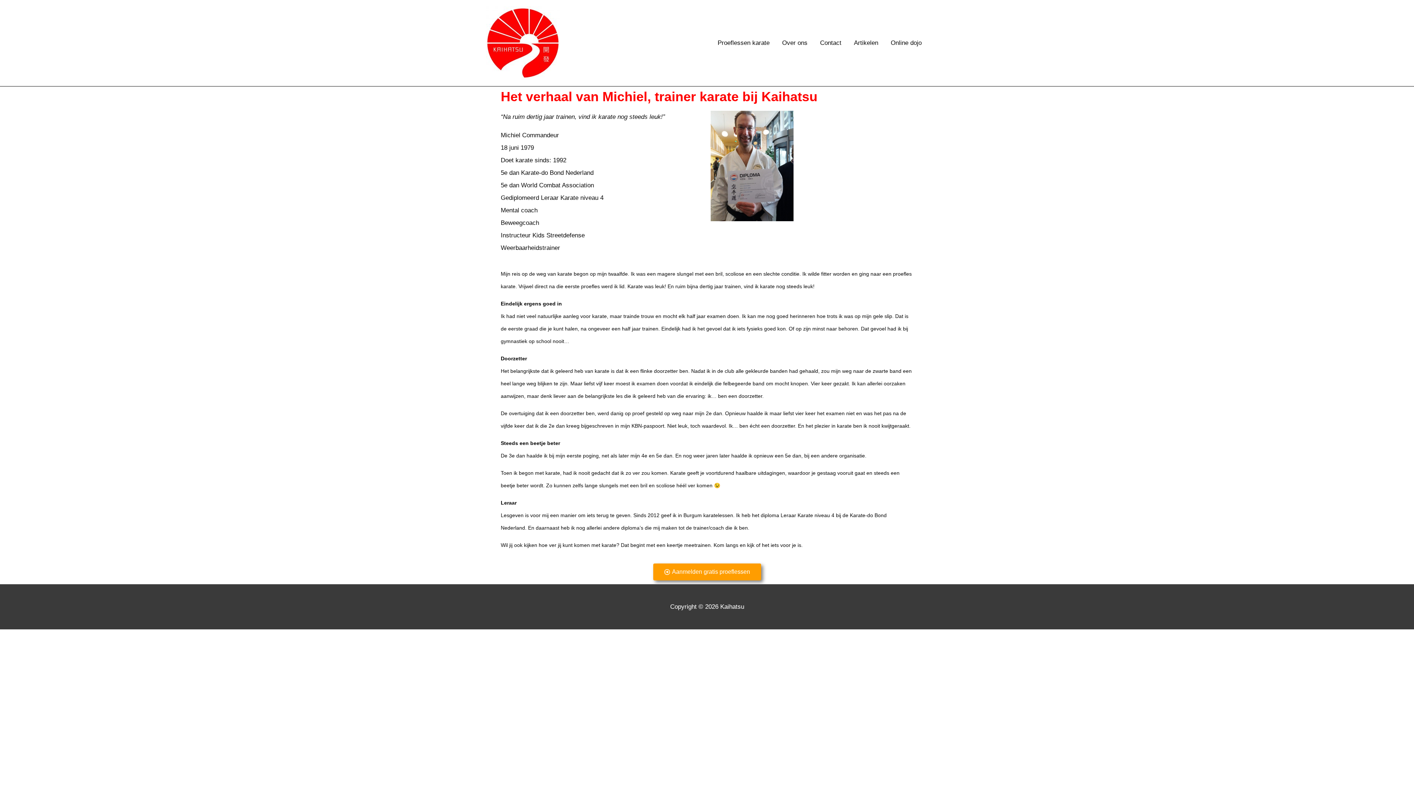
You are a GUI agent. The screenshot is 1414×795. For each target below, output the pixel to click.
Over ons (795, 42)
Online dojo (906, 42)
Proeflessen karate (744, 42)
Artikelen (866, 42)
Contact (830, 42)
